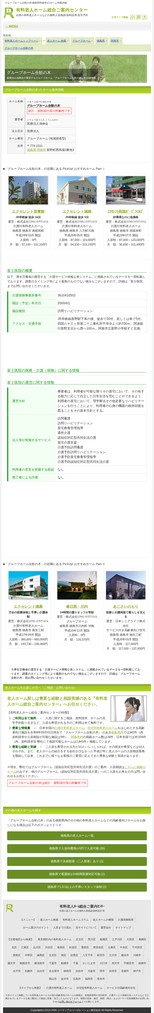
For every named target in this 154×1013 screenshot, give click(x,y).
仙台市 (41, 971)
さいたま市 (88, 963)
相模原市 (25, 963)
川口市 (103, 963)
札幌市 (29, 971)
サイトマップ (123, 927)
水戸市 (17, 971)
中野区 (29, 955)
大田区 (130, 939)
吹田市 (113, 971)
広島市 (77, 978)
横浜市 (125, 955)
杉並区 (73, 947)
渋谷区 (49, 947)
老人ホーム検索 (49, 919)
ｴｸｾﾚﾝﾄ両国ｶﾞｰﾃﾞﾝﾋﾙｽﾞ (126, 211)
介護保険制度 (126, 919)
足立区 (80, 939)
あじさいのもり (125, 606)
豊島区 (17, 955)
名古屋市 (54, 971)
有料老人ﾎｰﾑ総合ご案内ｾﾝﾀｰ (82, 908)
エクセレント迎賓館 (28, 211)
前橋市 (142, 963)
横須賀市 (39, 963)
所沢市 (116, 963)
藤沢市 (11, 963)
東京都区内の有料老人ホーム (55, 939)
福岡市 (89, 978)
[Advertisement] (109, 126)
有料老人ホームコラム (76, 919)
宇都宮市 (129, 963)
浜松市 (79, 971)
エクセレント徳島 (28, 606)
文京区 (53, 955)
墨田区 (85, 947)
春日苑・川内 (77, 606)
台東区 (112, 947)
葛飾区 (142, 939)
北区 (14, 947)
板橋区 (104, 939)
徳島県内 (117, 732)
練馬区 (41, 955)
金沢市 (65, 978)
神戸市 (137, 971)
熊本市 (101, 978)
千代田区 (137, 947)
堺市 (102, 971)
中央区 (124, 947)
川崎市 (137, 955)
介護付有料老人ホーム (69, 728)
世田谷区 (98, 947)
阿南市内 (77, 737)
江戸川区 (117, 939)
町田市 (101, 955)
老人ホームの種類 (103, 919)
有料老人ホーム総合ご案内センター (52, 12)
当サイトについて (86, 927)
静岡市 (67, 971)
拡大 (144, 17)
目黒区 (74, 955)
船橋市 (65, 963)
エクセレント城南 (77, 211)
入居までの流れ (62, 927)
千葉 (75, 963)
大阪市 (91, 971)
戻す (138, 17)
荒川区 (92, 939)
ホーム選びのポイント (36, 927)
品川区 (37, 947)
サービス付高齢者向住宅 (121, 987)
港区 (63, 955)
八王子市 (87, 955)
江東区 (25, 947)
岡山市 (53, 978)
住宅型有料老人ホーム (102, 728)
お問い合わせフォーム (70, 1001)
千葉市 (53, 963)
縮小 (132, 17)
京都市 (125, 971)
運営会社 (106, 927)
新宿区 (61, 947)
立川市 (113, 955)
